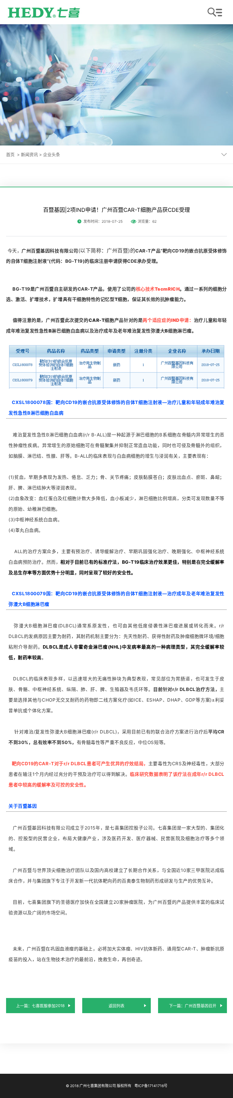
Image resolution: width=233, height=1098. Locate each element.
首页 (10, 154)
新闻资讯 (29, 154)
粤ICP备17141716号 (150, 1085)
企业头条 (51, 154)
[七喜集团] (44, 12)
